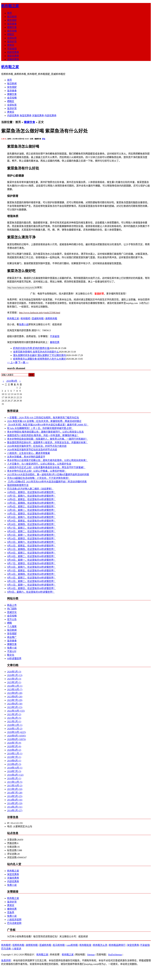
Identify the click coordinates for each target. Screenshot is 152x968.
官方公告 (12, 619)
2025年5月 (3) (14, 679)
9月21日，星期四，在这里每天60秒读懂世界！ (31, 549)
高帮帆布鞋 (51, 318)
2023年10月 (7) (14, 689)
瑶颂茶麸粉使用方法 (17, 485)
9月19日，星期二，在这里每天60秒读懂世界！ (31, 556)
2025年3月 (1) (14, 682)
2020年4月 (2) (14, 750)
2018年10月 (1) (14, 768)
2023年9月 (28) (14, 693)
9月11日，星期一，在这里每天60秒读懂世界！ (31, 585)
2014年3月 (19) (14, 803)
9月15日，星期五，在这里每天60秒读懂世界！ (31, 570)
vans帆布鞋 (72, 945)
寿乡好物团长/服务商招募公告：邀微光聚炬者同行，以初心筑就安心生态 (45, 432)
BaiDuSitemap (115, 954)
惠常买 (10, 45)
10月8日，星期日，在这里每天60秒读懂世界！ (31, 492)
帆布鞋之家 (10, 6)
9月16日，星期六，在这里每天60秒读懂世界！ (31, 567)
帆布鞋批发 (85, 945)
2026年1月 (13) (14, 675)
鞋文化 (10, 655)
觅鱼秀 (10, 912)
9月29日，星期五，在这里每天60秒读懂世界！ (31, 521)
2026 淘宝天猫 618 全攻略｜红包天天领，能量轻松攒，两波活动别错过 (44, 421)
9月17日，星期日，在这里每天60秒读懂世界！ (31, 563)
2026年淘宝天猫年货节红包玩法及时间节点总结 (32, 449)
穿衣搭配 (12, 20)
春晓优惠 (54, 342)
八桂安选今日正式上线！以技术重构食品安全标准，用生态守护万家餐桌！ (46, 467)
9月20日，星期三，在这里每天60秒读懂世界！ (31, 553)
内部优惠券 (13, 52)
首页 (9, 13)
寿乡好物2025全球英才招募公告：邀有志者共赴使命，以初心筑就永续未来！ (47, 460)
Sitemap (91, 954)
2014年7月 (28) (14, 792)
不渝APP (11, 651)
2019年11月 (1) (14, 753)
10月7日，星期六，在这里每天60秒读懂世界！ (31, 496)
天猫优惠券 (13, 59)
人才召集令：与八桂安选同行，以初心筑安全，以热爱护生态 (39, 464)
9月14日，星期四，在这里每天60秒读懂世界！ (31, 574)
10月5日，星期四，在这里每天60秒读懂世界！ (31, 503)
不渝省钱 (12, 48)
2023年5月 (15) (14, 707)
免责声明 (6, 960)
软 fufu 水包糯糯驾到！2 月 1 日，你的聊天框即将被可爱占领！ (40, 428)
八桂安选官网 (14, 919)
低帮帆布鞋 (18, 945)
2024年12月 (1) (14, 686)
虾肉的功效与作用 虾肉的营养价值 (31, 348)
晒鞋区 (10, 34)
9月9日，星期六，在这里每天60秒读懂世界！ (31, 592)
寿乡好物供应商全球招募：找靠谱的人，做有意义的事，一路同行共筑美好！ (47, 439)
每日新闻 (12, 16)
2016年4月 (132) (15, 775)
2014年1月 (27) (14, 810)
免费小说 (23, 324)
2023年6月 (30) (14, 703)
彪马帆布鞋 (59, 945)
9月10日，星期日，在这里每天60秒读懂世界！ (31, 588)
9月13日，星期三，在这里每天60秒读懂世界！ (31, 577)
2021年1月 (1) (14, 721)
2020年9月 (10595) (16, 735)
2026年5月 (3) (14, 671)
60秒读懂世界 (14, 658)
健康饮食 (12, 27)
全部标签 (12, 38)
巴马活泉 (6, 948)
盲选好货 (12, 41)
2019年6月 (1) (14, 760)
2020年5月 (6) (14, 746)
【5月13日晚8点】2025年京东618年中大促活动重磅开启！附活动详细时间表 (47, 481)
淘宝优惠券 (13, 56)
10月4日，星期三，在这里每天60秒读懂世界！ (31, 506)
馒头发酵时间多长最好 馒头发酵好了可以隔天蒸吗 (39, 355)
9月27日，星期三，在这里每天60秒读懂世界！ (31, 528)
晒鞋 (9, 623)
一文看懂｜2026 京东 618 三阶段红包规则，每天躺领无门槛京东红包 (43, 417)
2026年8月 (12, 381)
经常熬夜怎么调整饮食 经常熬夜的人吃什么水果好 (39, 359)
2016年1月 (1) (14, 778)
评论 (43, 139)
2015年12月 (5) (14, 782)
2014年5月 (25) (14, 796)
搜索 (31, 375)
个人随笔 (12, 626)
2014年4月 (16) (14, 800)
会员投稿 (12, 31)
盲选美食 (12, 24)
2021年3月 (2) (14, 714)
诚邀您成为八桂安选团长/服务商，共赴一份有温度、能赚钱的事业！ (43, 435)
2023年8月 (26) (14, 696)
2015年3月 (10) (14, 789)
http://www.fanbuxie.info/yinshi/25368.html (39, 312)
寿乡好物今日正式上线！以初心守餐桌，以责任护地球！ (36, 471)
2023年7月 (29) (14, 700)
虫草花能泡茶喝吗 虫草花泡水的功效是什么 (36, 351)
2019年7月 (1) (14, 757)
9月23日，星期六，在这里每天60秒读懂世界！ (31, 542)
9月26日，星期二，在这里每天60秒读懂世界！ (31, 531)
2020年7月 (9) (14, 743)
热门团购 (12, 608)
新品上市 (12, 605)
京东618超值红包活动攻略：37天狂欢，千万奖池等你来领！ (38, 478)
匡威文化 (12, 612)
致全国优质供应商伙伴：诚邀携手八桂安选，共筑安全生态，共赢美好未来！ (47, 442)
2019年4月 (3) (14, 764)
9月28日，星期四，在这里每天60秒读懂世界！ (31, 524)
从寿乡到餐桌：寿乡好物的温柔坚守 (26, 456)
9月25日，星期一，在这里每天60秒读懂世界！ (31, 535)
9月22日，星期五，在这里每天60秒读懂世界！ (31, 545)
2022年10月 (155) (16, 711)
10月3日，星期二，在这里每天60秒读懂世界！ (31, 510)
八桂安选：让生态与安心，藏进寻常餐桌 (28, 453)
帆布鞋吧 (25, 318)
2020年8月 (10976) (16, 739)
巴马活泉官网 (14, 923)
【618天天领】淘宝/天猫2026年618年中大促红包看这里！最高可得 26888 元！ (47, 424)
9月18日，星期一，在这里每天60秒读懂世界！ (31, 560)
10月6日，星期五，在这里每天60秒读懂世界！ (31, 499)
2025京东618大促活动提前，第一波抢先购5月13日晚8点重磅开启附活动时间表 (48, 474)
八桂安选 (16, 948)
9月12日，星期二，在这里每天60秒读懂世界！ (31, 581)
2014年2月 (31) (14, 807)
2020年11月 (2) (14, 728)
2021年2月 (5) (14, 718)
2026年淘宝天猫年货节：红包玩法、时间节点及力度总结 (36, 446)
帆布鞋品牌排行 (117, 945)
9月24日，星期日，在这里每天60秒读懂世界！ (31, 538)
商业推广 (12, 637)
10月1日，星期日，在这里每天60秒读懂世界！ (31, 513)
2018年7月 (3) (14, 771)
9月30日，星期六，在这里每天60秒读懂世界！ (31, 517)
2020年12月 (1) (14, 725)
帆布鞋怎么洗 (100, 945)
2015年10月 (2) (14, 785)
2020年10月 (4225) (16, 732)
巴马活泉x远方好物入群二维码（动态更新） (30, 488)
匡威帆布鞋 (38, 318)
